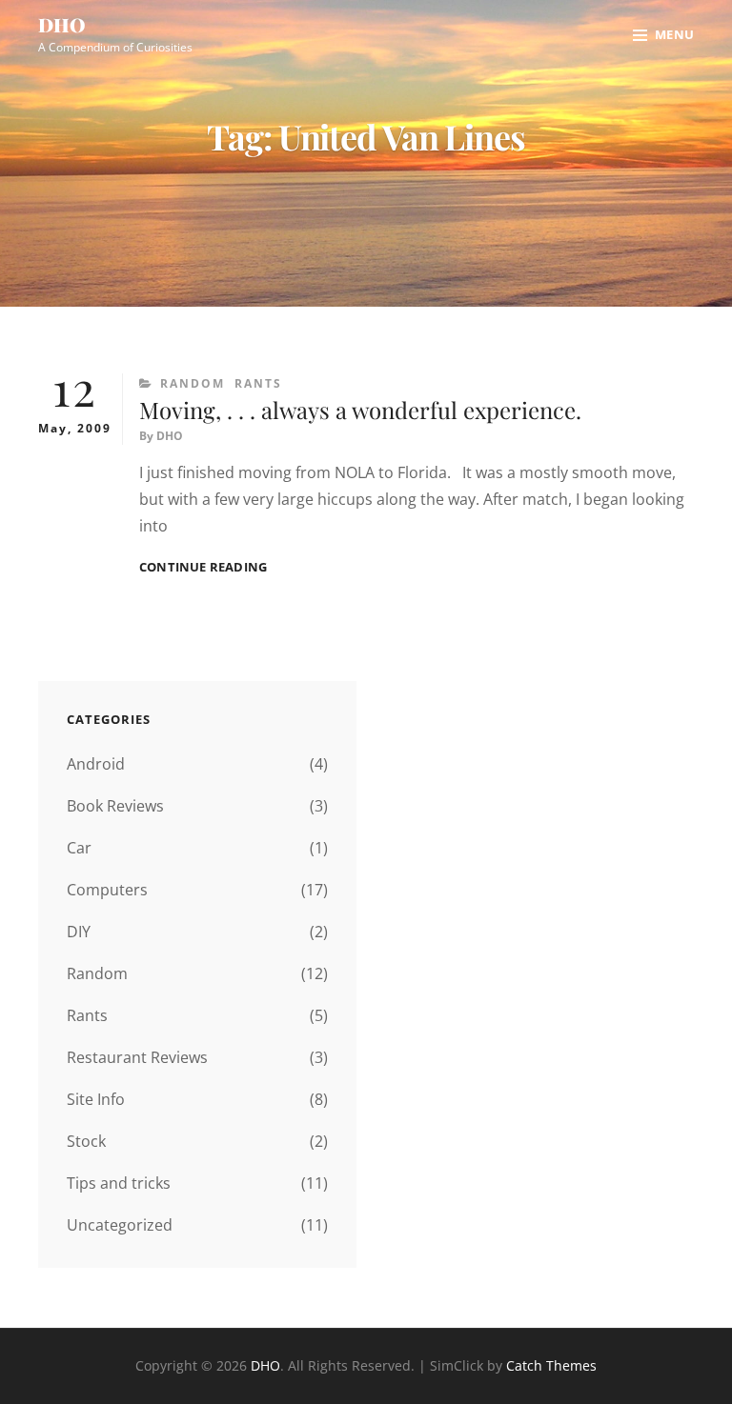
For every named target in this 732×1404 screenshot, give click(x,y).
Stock (86, 1141)
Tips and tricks (119, 1183)
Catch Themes (551, 1365)
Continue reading (203, 567)
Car (79, 847)
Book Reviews (115, 805)
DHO (62, 24)
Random (192, 383)
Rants (258, 383)
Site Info (96, 1099)
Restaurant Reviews (137, 1057)
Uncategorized (120, 1224)
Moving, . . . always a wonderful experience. (360, 409)
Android (96, 763)
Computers (107, 889)
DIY (79, 931)
